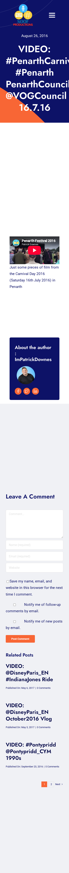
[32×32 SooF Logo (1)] (23, 5)
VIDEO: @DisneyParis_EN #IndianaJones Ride (29, 672)
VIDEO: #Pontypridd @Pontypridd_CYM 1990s (31, 751)
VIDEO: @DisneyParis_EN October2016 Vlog (29, 712)
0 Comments (44, 688)
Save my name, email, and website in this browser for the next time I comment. (34, 587)
